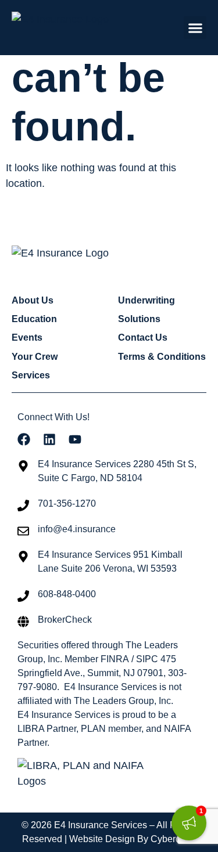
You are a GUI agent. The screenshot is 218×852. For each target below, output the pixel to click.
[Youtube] (75, 439)
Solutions (139, 319)
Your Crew (35, 357)
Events (27, 337)
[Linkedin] (49, 439)
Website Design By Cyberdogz (132, 839)
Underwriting (146, 300)
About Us (32, 300)
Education (34, 319)
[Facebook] (23, 439)
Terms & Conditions (162, 357)
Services (31, 375)
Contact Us (142, 337)
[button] (195, 27)
